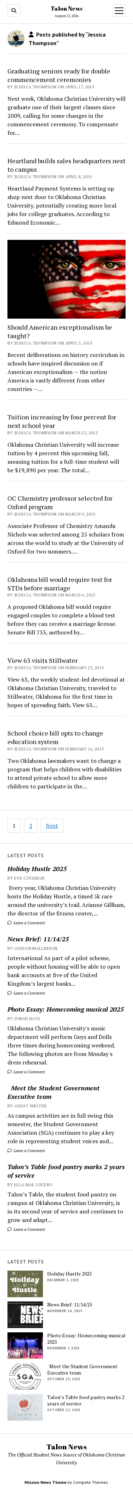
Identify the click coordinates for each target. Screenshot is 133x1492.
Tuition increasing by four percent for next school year (61, 421)
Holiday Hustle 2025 (37, 868)
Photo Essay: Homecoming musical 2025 (65, 1009)
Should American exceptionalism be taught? (59, 331)
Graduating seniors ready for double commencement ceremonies (58, 75)
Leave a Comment (28, 922)
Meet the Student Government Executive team (53, 1092)
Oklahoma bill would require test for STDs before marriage (59, 583)
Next (52, 826)
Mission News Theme (45, 1482)
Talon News (66, 8)
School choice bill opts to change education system (55, 737)
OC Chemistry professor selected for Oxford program (59, 502)
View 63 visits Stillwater (42, 660)
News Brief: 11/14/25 (38, 939)
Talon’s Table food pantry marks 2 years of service (66, 1170)
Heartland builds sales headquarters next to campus (66, 165)
